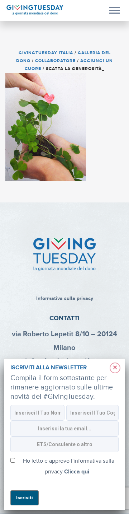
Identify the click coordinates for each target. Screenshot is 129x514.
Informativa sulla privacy (64, 298)
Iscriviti (24, 498)
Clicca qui (76, 471)
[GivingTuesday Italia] (34, 10)
